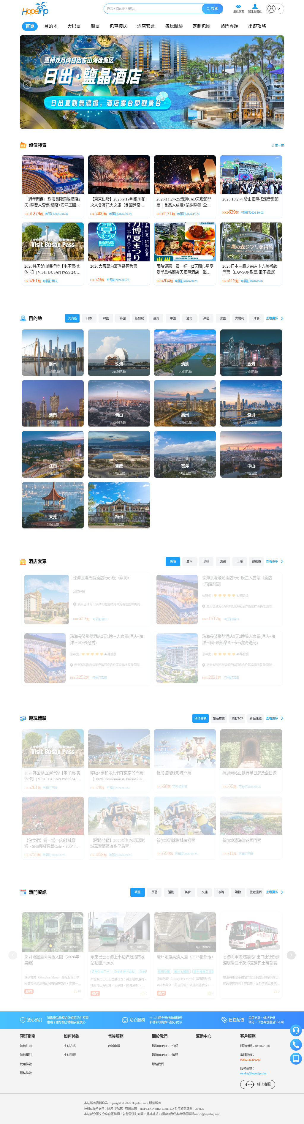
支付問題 (70, 1055)
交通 (205, 892)
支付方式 (70, 1046)
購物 (238, 892)
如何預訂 (26, 1055)
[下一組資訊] (291, 955)
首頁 (30, 26)
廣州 (189, 561)
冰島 (256, 318)
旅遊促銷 (256, 892)
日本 (89, 318)
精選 (137, 892)
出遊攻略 (257, 26)
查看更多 (272, 318)
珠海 (173, 561)
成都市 (256, 561)
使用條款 (26, 1064)
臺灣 (156, 318)
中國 (173, 318)
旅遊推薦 (219, 718)
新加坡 (139, 318)
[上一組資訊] (12, 955)
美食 (188, 892)
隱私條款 (26, 1073)
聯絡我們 (158, 1064)
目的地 (51, 26)
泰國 (123, 318)
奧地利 (239, 318)
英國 (206, 318)
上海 (240, 561)
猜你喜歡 (200, 718)
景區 (154, 892)
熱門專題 (229, 26)
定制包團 (201, 26)
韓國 (106, 318)
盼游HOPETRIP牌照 (165, 1055)
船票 (95, 26)
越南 (189, 318)
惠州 (223, 561)
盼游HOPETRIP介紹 (165, 1046)
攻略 (221, 892)
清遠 (206, 561)
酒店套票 (146, 26)
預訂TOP (237, 718)
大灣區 (72, 318)
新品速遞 (256, 718)
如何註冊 (26, 1046)
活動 (171, 892)
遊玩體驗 (174, 26)
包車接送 (118, 26)
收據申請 (114, 1046)
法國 (223, 318)
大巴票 (74, 26)
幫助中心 (203, 1036)
